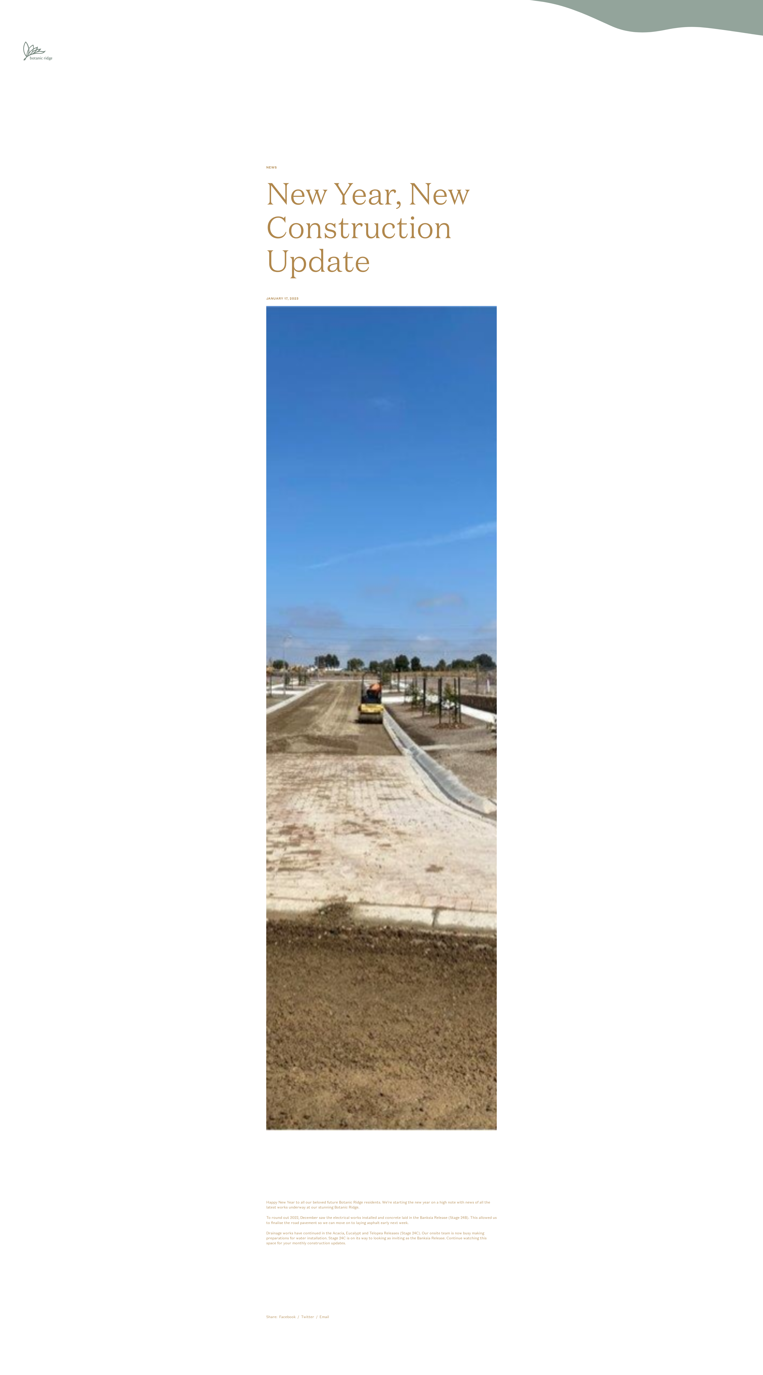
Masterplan (669, 51)
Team (708, 51)
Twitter (307, 1317)
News (689, 51)
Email (324, 1317)
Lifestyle (645, 51)
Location (624, 51)
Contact (726, 51)
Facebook (287, 1317)
